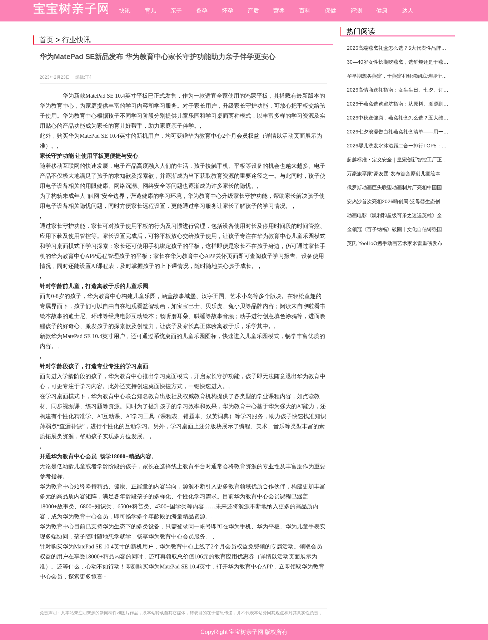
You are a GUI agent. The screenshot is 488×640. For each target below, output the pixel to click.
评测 (356, 11)
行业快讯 (76, 40)
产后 (253, 11)
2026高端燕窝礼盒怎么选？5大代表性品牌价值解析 (404, 48)
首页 (46, 40)
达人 (407, 11)
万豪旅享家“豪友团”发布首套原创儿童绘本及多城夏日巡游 (411, 173)
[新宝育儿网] (69, 10)
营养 (279, 11)
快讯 (124, 11)
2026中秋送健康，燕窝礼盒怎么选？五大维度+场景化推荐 (411, 118)
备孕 (202, 11)
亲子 (176, 11)
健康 (382, 11)
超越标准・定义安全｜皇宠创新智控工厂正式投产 (402, 159)
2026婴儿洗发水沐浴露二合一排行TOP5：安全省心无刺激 (412, 145)
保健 (330, 11)
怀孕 (227, 11)
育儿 (150, 11)
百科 (304, 11)
